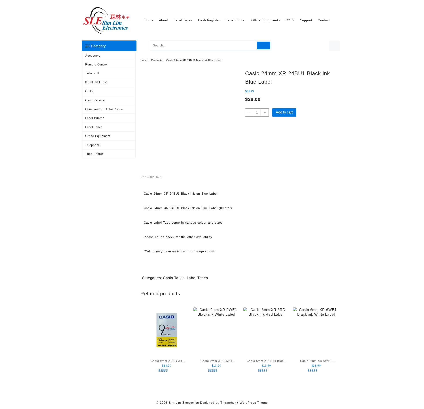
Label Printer (94, 118)
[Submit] (263, 45)
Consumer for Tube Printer (104, 109)
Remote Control (96, 64)
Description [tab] (151, 177)
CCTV (89, 91)
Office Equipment (97, 136)
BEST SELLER (96, 82)
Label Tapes (94, 127)
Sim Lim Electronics (184, 402)
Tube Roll (92, 73)
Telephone (92, 145)
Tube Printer (94, 154)
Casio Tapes (174, 278)
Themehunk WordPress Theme (244, 402)
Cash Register (95, 100)
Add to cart (284, 112)
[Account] (334, 45)
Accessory (92, 55)
